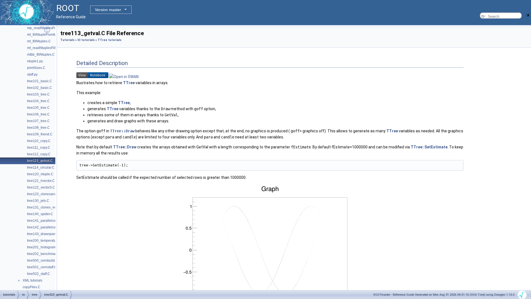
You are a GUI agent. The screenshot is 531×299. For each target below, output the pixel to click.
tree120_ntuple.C (40, 174)
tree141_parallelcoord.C (45, 221)
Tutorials (67, 40)
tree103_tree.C (38, 94)
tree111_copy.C (38, 148)
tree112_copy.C (39, 154)
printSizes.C (36, 68)
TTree (129, 83)
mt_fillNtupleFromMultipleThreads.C (54, 35)
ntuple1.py (35, 61)
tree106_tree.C (38, 114)
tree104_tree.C (38, 101)
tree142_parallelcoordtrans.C (49, 227)
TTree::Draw (122, 131)
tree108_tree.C (38, 128)
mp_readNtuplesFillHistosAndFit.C (53, 28)
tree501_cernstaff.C (42, 267)
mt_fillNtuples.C (39, 41)
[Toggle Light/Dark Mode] (528, 14)
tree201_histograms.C (44, 247)
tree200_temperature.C (44, 241)
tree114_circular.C (40, 167)
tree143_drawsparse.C (44, 234)
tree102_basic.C (39, 88)
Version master (108, 9)
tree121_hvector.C (41, 181)
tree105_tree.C (38, 108)
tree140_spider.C (40, 214)
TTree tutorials (109, 40)
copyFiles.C (31, 287)
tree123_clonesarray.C (44, 194)
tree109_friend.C (40, 134)
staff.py (32, 74)
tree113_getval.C (40, 161)
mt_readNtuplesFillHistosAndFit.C (52, 48)
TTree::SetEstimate (429, 147)
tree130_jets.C (38, 201)
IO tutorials (86, 40)
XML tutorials (32, 280)
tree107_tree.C (38, 121)
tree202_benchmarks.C (45, 254)
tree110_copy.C (39, 141)
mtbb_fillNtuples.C (41, 54)
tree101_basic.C (39, 81)
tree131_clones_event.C (45, 207)
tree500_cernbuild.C (42, 260)
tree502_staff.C (38, 274)
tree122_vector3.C (41, 187)
